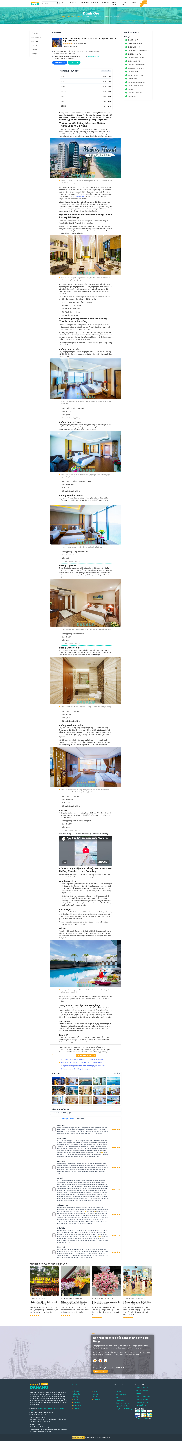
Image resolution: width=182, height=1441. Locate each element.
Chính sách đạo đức (142, 1402)
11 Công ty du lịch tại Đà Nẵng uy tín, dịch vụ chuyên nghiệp (82, 1059)
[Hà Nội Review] (143, 1411)
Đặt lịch (74, 62)
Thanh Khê (76, 1402)
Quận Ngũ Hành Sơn (93, 56)
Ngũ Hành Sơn (77, 1405)
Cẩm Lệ (75, 1397)
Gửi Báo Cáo (119, 1400)
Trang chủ (63, 16)
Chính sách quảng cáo (143, 1396)
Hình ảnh (34, 45)
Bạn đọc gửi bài (141, 1405)
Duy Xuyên (96, 1400)
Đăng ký (143, 3)
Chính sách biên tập (142, 1399)
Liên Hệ (117, 1397)
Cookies (138, 1393)
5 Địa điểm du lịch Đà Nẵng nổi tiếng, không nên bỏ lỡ (80, 1069)
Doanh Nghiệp (78, 16)
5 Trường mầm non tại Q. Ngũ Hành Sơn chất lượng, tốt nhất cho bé (137, 1303)
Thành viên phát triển (122, 1403)
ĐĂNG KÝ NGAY (100, 1371)
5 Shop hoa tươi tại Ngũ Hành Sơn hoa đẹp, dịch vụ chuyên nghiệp (74, 1303)
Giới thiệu (34, 41)
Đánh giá (34, 54)
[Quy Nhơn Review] (149, 1411)
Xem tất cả (117, 1073)
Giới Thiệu (118, 1391)
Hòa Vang (76, 1408)
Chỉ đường (60, 62)
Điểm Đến (75, 1385)
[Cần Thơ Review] (143, 1414)
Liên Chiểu (76, 1394)
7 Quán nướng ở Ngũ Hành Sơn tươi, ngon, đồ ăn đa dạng (43, 1303)
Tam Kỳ (95, 1394)
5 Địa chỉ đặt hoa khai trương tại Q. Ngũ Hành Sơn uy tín (106, 1303)
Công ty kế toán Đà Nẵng (123, 1409)
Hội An (95, 1391)
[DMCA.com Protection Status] (78, 1437)
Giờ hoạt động (36, 37)
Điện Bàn (96, 1397)
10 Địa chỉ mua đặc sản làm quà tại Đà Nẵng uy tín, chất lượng (83, 1066)
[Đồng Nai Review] (149, 1414)
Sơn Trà (75, 1400)
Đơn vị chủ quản (120, 1394)
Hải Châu (76, 1391)
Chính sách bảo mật (142, 1387)
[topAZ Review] (137, 1416)
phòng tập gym (78, 196)
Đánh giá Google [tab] (68, 1119)
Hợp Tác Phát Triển (121, 1406)
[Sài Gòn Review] (137, 1411)
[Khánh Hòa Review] (143, 1416)
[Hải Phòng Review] (149, 1416)
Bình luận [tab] (80, 1119)
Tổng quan (34, 33)
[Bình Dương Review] (137, 1414)
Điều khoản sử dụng (142, 1390)
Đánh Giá (70, 16)
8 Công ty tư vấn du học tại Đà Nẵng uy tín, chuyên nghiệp (81, 1062)
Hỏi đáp (34, 49)
